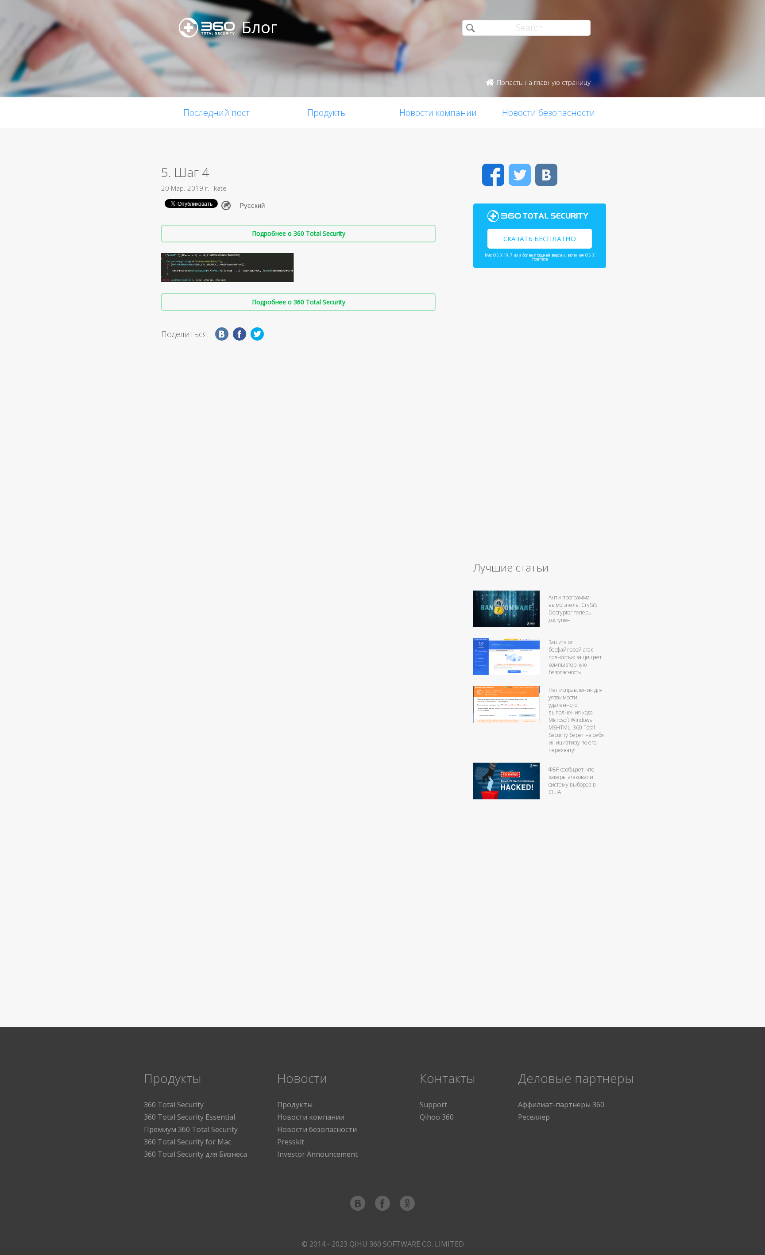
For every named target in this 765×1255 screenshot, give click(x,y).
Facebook (493, 175)
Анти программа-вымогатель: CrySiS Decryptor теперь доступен (573, 609)
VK (546, 175)
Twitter (520, 175)
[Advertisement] (539, 418)
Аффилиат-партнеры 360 (561, 1104)
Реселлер (534, 1117)
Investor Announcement (317, 1154)
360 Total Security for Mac (187, 1142)
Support (433, 1104)
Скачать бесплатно (539, 238)
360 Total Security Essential (189, 1117)
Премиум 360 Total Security (191, 1129)
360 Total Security (174, 1104)
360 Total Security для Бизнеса (195, 1154)
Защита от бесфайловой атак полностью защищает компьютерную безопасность (575, 657)
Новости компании (438, 113)
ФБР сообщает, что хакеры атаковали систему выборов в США (572, 781)
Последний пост (216, 113)
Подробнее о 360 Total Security (298, 233)
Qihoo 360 (437, 1117)
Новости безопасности (548, 113)
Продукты (327, 113)
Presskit (290, 1142)
